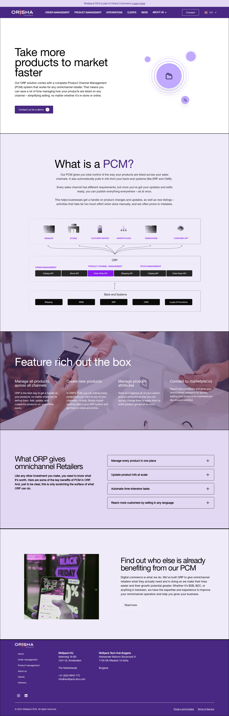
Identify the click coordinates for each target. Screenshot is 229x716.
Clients (21, 677)
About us (158, 12)
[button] (160, 12)
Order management (27, 659)
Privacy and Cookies (184, 709)
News (144, 12)
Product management (28, 665)
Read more (131, 605)
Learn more (138, 3)
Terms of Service (206, 709)
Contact (190, 12)
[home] (22, 12)
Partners (22, 682)
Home (21, 654)
